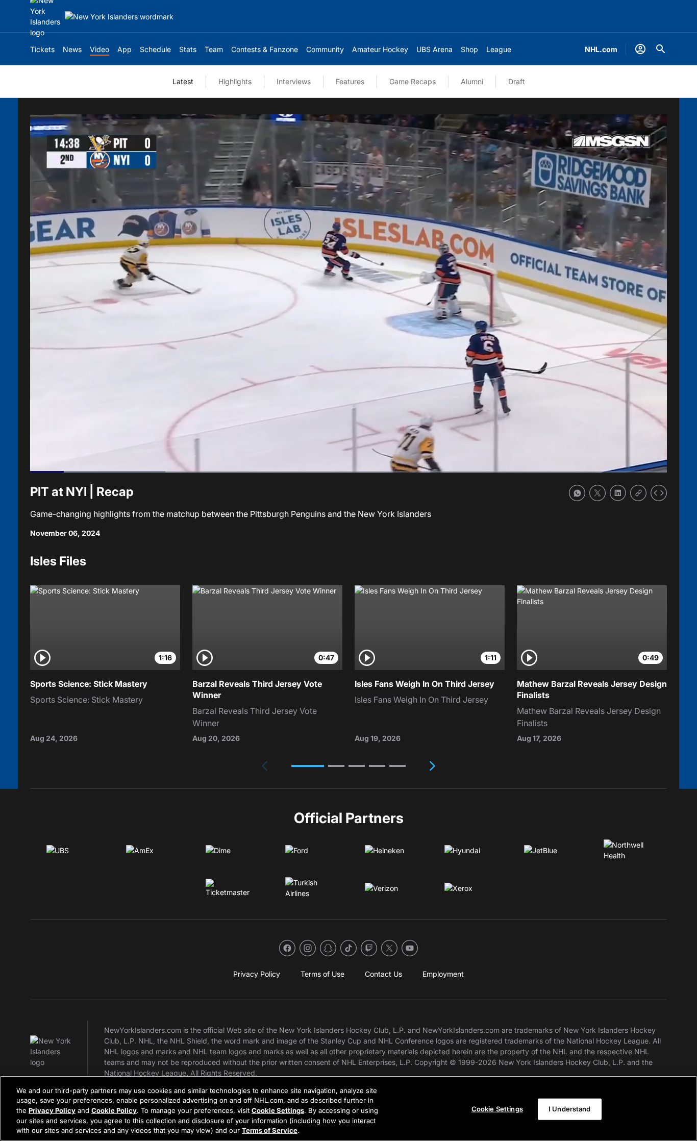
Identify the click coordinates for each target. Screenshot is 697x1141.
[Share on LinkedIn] (618, 493)
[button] (307, 766)
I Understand (570, 1109)
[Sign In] (640, 49)
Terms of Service (269, 1130)
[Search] (661, 49)
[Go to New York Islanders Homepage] (119, 16)
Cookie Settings (278, 1110)
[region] (348, 1108)
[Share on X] (597, 493)
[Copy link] (638, 493)
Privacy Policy (52, 1110)
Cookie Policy (114, 1110)
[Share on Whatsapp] (577, 493)
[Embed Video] (659, 493)
